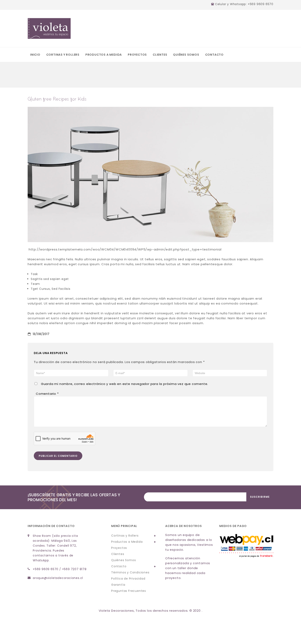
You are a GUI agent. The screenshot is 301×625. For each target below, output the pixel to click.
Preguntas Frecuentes (128, 591)
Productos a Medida (103, 55)
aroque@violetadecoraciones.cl (58, 578)
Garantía (118, 585)
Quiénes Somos (186, 55)
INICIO (35, 55)
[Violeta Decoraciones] (49, 28)
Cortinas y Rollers (62, 55)
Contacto (214, 55)
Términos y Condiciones (130, 572)
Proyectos (137, 55)
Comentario (47, 393)
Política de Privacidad (128, 578)
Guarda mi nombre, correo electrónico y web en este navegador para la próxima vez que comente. (124, 384)
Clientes (160, 55)
